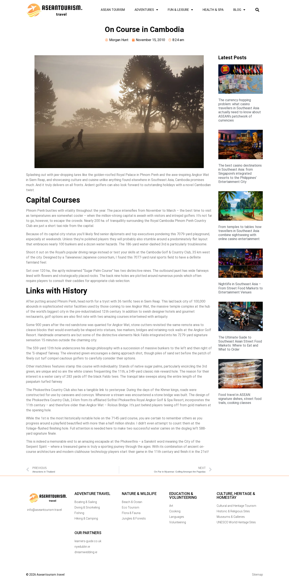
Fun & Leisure (178, 10)
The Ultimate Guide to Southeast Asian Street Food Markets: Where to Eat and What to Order (240, 343)
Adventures (144, 10)
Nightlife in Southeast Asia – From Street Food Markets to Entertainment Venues (240, 288)
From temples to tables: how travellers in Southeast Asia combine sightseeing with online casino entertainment (239, 233)
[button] (257, 9)
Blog (237, 10)
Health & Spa (213, 10)
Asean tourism (113, 10)
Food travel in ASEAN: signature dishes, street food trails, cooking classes (239, 399)
